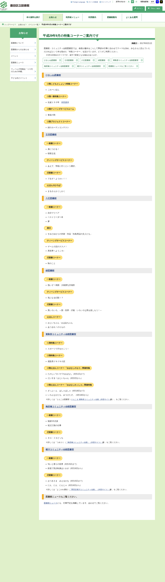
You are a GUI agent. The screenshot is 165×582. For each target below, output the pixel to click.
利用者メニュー (72, 17)
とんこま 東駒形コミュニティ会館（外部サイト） (91, 399)
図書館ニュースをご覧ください (121, 66)
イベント (14, 56)
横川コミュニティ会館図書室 (89, 66)
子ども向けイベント (19, 78)
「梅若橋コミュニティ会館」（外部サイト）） (85, 442)
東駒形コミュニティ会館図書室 (125, 60)
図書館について (17, 43)
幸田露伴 (65, 102)
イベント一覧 (33, 25)
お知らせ (53, 17)
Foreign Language (79, 2)
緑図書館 (101, 60)
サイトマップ (106, 2)
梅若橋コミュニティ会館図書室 (56, 66)
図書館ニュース (50, 503)
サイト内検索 (93, 2)
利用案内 (92, 17)
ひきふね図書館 (50, 60)
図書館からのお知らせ (20, 49)
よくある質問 (132, 17)
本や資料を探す (33, 17)
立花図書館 (69, 60)
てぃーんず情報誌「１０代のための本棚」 (22, 70)
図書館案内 (112, 17)
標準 (152, 2)
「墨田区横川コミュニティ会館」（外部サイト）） (90, 489)
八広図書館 (85, 60)
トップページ (9, 25)
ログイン (140, 8)
